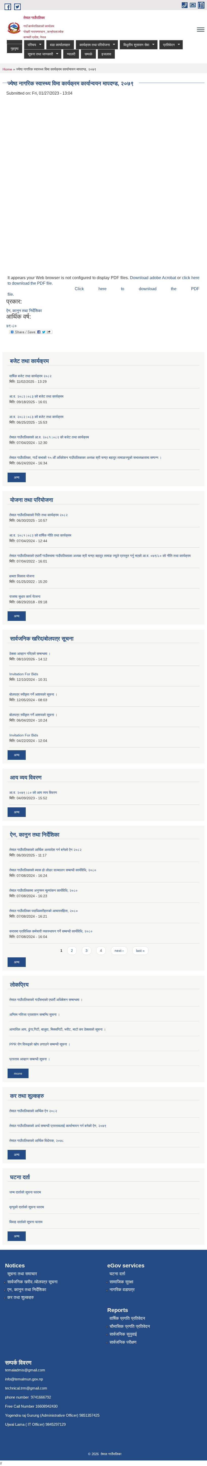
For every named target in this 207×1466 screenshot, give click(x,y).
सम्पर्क (88, 54)
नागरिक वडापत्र (122, 1289)
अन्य (16, 477)
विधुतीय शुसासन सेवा (134, 45)
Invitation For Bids (23, 674)
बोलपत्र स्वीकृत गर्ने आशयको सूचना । (33, 694)
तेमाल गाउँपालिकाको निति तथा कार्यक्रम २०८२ (38, 515)
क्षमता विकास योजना (21, 576)
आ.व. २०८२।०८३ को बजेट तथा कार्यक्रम (36, 396)
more (18, 1073)
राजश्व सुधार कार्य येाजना (24, 596)
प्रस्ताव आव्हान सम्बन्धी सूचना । (29, 1059)
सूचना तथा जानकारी (38, 54)
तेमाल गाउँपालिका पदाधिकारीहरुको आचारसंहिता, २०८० (43, 911)
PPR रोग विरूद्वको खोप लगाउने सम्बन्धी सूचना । (39, 1044)
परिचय (30, 45)
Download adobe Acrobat (153, 278)
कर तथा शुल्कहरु (20, 1297)
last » (140, 951)
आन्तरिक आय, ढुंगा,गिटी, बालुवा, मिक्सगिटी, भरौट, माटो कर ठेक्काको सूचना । (57, 1029)
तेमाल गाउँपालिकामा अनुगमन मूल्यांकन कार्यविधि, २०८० (43, 890)
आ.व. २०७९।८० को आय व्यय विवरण (33, 793)
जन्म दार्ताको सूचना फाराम (25, 1192)
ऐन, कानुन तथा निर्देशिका (24, 311)
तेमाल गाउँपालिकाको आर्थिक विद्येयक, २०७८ (36, 1141)
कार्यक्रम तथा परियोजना (93, 45)
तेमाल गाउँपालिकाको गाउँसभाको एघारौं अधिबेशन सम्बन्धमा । (46, 1000)
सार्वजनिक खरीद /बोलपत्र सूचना (32, 1282)
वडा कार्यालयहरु (60, 45)
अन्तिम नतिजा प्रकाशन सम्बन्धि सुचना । (34, 1014)
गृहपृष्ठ (14, 49)
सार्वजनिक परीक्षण (123, 1342)
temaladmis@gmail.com (25, 1370)
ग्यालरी (71, 54)
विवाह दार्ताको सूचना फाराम (25, 1222)
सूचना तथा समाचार (22, 1273)
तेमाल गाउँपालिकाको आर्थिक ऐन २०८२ (33, 1111)
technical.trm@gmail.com (26, 1388)
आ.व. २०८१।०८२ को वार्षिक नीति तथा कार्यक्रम (40, 535)
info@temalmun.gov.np (24, 1379)
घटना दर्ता (117, 1273)
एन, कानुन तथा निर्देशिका (26, 1289)
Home (7, 69)
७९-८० (11, 326)
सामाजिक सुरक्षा (121, 1282)
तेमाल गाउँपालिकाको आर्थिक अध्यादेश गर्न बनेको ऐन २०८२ (45, 850)
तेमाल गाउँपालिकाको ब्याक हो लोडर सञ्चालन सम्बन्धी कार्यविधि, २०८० (52, 870)
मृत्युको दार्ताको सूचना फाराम (26, 1207)
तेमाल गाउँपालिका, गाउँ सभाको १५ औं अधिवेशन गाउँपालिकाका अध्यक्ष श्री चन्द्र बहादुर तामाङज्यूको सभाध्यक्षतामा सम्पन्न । (85, 458)
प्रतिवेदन (167, 45)
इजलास (106, 54)
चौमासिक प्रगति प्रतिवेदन (130, 1326)
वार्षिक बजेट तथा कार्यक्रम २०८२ (30, 376)
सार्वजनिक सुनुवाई (123, 1334)
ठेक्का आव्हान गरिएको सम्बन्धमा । (29, 654)
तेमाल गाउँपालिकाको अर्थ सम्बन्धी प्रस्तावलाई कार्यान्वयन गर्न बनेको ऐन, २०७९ (57, 1126)
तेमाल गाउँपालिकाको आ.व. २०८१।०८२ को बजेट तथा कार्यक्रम (49, 437)
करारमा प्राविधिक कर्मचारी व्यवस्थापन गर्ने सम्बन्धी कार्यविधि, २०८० (50, 931)
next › (119, 951)
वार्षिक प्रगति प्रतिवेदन (127, 1318)
